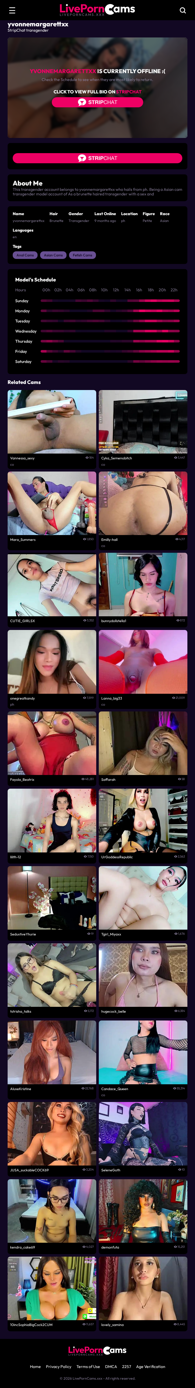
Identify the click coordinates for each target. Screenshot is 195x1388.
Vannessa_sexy (22, 458)
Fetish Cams (82, 255)
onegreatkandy (22, 698)
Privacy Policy (58, 1366)
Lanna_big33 (111, 698)
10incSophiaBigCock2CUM (31, 1325)
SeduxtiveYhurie (23, 934)
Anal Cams (25, 255)
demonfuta (110, 1247)
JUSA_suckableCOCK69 (29, 1170)
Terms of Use (88, 1366)
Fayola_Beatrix (22, 780)
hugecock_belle (113, 1011)
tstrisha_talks (20, 1011)
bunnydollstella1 (113, 621)
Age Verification (150, 1366)
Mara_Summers (23, 540)
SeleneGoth (110, 1170)
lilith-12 (15, 857)
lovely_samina (112, 1325)
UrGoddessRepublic (117, 857)
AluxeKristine (20, 1089)
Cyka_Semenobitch (116, 458)
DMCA (111, 1366)
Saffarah (108, 780)
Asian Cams (53, 255)
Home (35, 1366)
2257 (126, 1366)
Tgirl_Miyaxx (111, 934)
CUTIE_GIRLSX (22, 621)
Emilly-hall (109, 540)
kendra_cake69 (22, 1247)
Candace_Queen (114, 1089)
